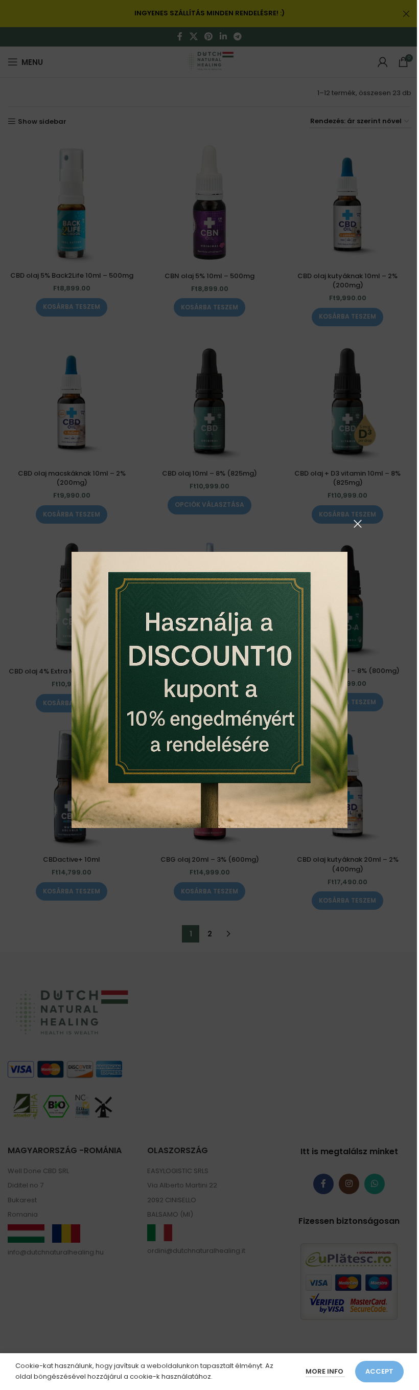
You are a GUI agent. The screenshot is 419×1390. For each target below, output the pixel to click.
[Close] (357, 523)
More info (325, 1371)
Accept (379, 1371)
